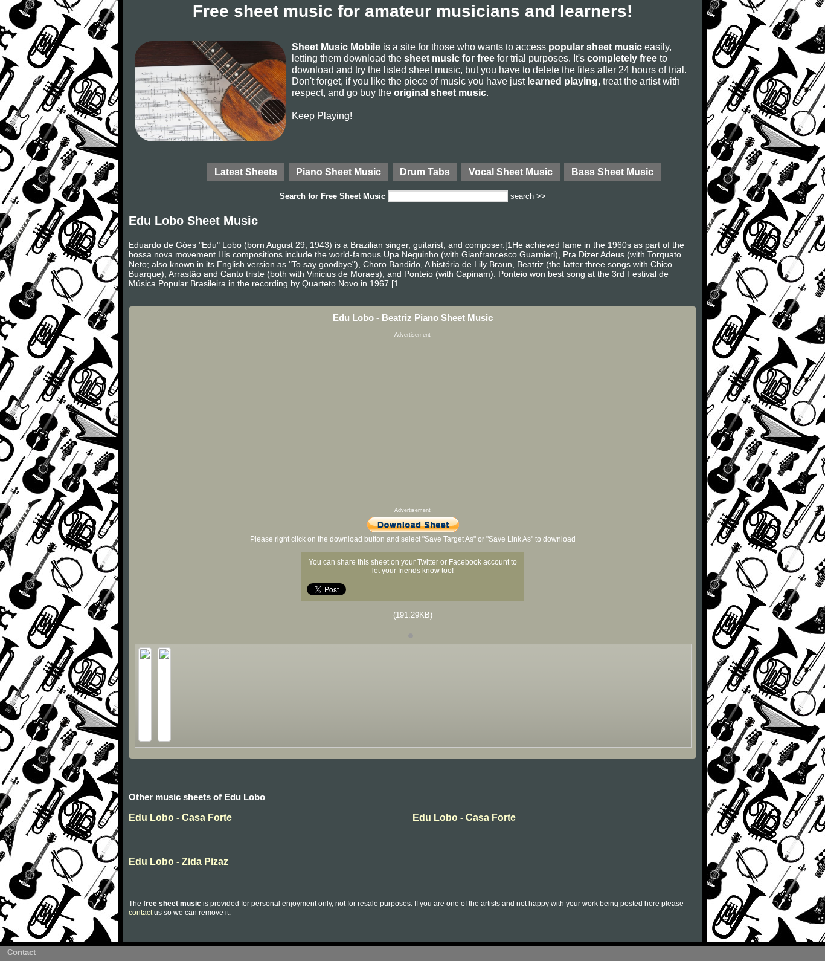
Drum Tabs (425, 171)
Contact (21, 952)
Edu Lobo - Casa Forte (180, 817)
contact (140, 912)
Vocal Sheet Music (511, 171)
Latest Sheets (245, 171)
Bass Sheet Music (612, 171)
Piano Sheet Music (338, 171)
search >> (528, 196)
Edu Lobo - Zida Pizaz (178, 861)
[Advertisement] (412, 422)
